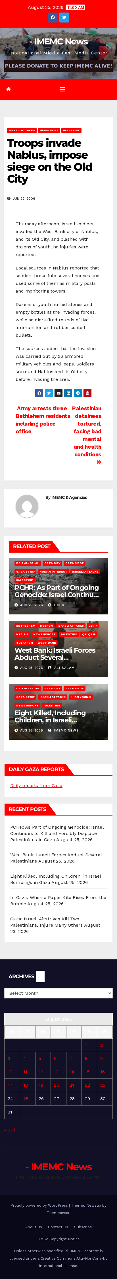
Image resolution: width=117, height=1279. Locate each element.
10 (10, 1071)
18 (25, 1085)
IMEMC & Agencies (69, 497)
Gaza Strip (25, 571)
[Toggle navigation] (63, 89)
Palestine (71, 130)
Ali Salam (64, 668)
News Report (44, 634)
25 (25, 1098)
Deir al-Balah (27, 563)
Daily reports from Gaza (36, 785)
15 (87, 1071)
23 (102, 1085)
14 (72, 1071)
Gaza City (52, 563)
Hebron (46, 625)
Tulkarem (24, 642)
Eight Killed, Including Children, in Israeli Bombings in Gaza (49, 720)
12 (41, 1071)
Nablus (22, 634)
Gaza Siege (74, 563)
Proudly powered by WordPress (40, 1205)
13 (56, 1071)
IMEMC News (66, 730)
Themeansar (58, 1213)
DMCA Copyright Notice (58, 1239)
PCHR (58, 605)
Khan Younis (80, 696)
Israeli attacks (22, 130)
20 (56, 1085)
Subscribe (83, 1227)
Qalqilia (89, 634)
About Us (33, 1227)
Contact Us (58, 1227)
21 (72, 1085)
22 (87, 1085)
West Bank (47, 642)
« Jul (9, 1130)
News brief (49, 130)
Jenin (93, 625)
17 (10, 1085)
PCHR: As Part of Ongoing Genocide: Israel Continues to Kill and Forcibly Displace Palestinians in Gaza (56, 833)
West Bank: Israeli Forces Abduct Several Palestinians (54, 657)
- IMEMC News (59, 41)
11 (25, 1071)
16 (102, 1071)
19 (41, 1085)
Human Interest (53, 571)
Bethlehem (25, 625)
